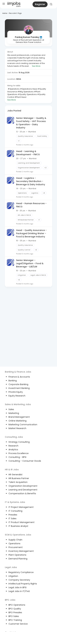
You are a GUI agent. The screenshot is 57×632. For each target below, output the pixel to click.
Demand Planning (18, 558)
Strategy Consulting (19, 441)
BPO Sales (14, 616)
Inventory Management (21, 551)
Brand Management (19, 416)
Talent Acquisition (18, 482)
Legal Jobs (11, 567)
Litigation (13, 576)
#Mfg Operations (25, 91)
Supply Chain (15, 539)
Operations (14, 543)
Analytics (13, 449)
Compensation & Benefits (22, 493)
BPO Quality (15, 608)
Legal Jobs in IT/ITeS (19, 591)
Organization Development (23, 485)
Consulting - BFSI (17, 457)
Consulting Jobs (14, 436)
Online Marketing (17, 420)
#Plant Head (20, 97)
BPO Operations (17, 604)
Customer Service (18, 623)
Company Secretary (19, 579)
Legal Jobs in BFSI (17, 587)
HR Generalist (15, 474)
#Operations (13, 89)
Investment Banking (19, 388)
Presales (13, 514)
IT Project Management (21, 507)
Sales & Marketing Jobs (18, 404)
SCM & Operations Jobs (18, 534)
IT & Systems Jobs (15, 502)
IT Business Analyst (18, 526)
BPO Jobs (10, 599)
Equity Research (17, 395)
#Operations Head (28, 89)
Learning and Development (23, 489)
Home (4, 13)
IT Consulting (15, 510)
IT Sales (12, 518)
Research (13, 445)
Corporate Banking (18, 384)
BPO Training (15, 620)
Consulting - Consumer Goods (25, 460)
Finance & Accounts (19, 376)
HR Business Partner (19, 478)
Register (40, 4)
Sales (11, 409)
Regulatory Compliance (21, 572)
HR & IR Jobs (12, 469)
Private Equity (16, 391)
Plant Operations (17, 554)
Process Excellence (19, 453)
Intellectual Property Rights (23, 583)
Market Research (17, 428)
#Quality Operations (27, 94)
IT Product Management (22, 522)
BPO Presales (15, 612)
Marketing (14, 413)
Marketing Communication (23, 424)
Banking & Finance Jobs (18, 371)
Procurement (16, 547)
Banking (13, 380)
